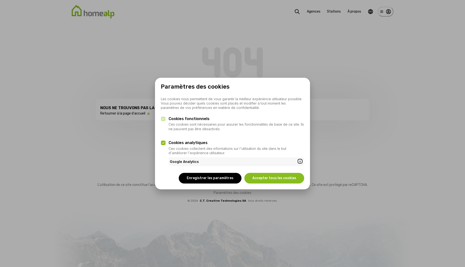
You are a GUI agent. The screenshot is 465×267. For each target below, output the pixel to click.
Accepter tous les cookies (274, 178)
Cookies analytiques (188, 142)
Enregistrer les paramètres (210, 178)
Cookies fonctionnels (189, 118)
